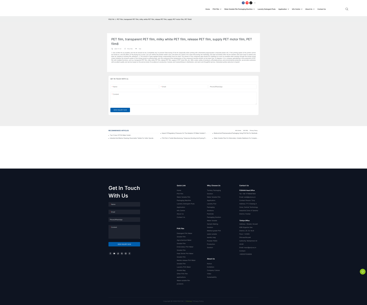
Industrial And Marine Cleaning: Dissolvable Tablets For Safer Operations (132, 138)
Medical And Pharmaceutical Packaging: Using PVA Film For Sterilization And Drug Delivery (236, 133)
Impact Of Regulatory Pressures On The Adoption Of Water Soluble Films (184, 133)
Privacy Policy (198, 301)
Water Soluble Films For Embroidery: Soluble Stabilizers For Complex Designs (236, 138)
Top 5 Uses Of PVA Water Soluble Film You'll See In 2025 (121, 135)
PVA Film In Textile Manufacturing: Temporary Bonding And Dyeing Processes (184, 138)
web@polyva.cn (250, 197)
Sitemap (189, 301)
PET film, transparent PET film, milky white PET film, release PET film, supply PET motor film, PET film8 (154, 19)
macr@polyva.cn (250, 247)
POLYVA (111, 19)
